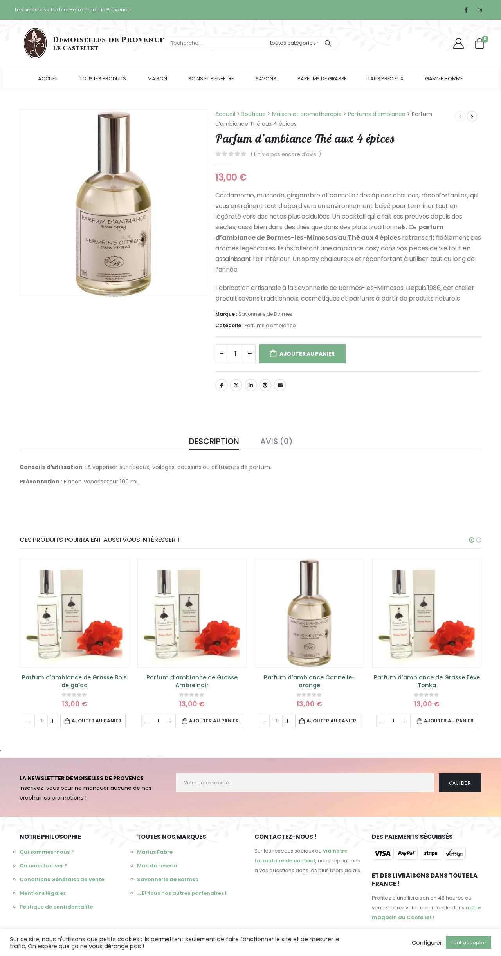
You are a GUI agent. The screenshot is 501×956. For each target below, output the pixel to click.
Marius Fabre (155, 852)
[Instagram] (479, 9)
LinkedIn (251, 385)
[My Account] (458, 43)
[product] (74, 612)
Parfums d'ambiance (270, 325)
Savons (266, 78)
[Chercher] (328, 43)
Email (280, 385)
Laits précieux (386, 78)
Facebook (221, 385)
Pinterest (265, 385)
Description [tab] (214, 441)
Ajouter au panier (307, 354)
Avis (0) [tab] (276, 441)
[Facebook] (466, 9)
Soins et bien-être (211, 78)
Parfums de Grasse (322, 78)
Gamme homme (444, 78)
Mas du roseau (157, 865)
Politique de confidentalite (56, 907)
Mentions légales (43, 893)
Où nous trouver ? (44, 865)
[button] (471, 540)
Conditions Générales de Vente (62, 879)
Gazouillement (236, 385)
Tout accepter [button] (469, 942)
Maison (157, 78)
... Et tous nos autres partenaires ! (182, 893)
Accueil (48, 78)
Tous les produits (102, 78)
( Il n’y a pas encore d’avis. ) (285, 154)
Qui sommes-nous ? (47, 852)
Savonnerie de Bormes (265, 314)
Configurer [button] (427, 942)
